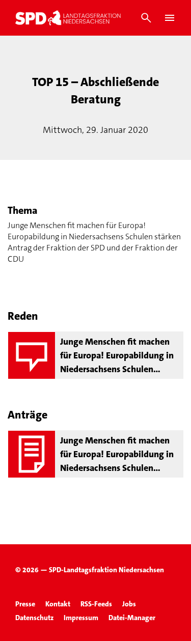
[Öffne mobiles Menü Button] (169, 18)
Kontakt (57, 603)
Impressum (81, 617)
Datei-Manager (131, 617)
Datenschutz (34, 617)
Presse (25, 603)
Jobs (129, 603)
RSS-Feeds (96, 603)
